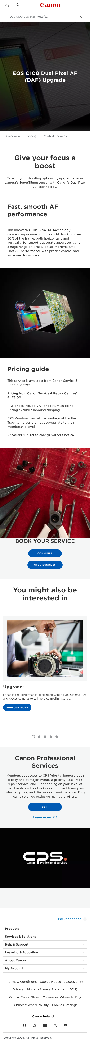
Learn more (42, 817)
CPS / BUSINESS (45, 565)
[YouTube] (65, 1025)
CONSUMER (45, 553)
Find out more (17, 707)
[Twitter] (55, 1025)
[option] (45, 671)
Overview (13, 136)
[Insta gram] (35, 1025)
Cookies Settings (64, 1005)
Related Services (55, 136)
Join (45, 807)
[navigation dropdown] (81, 5)
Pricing (31, 136)
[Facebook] (24, 1025)
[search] (17, 5)
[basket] (7, 5)
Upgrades (14, 686)
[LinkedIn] (45, 1025)
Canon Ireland (43, 1016)
